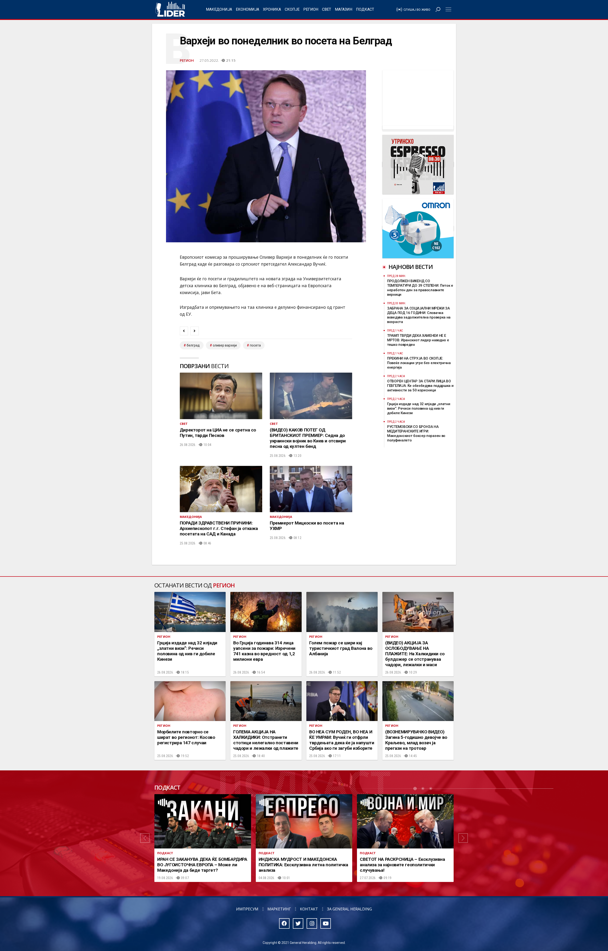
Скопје (292, 9)
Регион (310, 9)
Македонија (219, 9)
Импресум (247, 909)
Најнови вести (411, 267)
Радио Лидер (170, 9)
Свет (326, 9)
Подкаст (365, 9)
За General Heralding (349, 909)
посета (255, 345)
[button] (144, 838)
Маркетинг (279, 909)
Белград (193, 345)
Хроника (272, 9)
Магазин (343, 9)
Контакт (309, 909)
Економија (247, 9)
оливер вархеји (225, 345)
